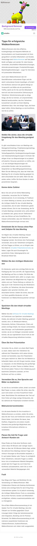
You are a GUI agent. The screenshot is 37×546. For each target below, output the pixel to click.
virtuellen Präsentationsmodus (21, 248)
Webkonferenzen (19, 59)
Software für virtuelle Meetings (23, 314)
